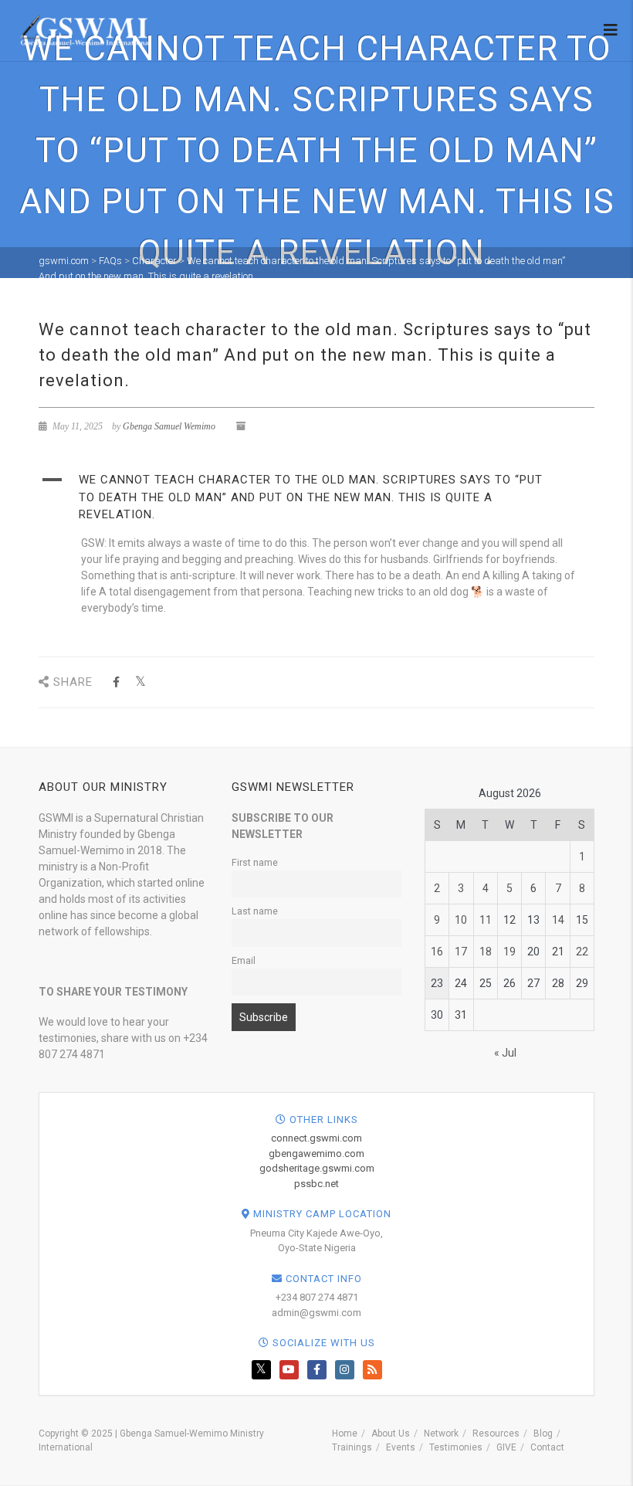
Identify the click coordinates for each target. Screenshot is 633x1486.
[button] (316, 497)
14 (558, 920)
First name (255, 862)
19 (509, 951)
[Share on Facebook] (116, 682)
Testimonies (455, 1447)
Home (344, 1433)
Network (441, 1433)
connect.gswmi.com (316, 1138)
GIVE (506, 1447)
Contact (547, 1447)
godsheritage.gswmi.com (316, 1168)
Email (244, 960)
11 (485, 920)
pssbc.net (316, 1183)
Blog (543, 1433)
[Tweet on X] (140, 682)
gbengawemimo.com (316, 1153)
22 (582, 951)
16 (437, 951)
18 (485, 951)
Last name (255, 911)
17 (461, 951)
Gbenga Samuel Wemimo (169, 426)
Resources (496, 1433)
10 (461, 920)
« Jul (505, 1053)
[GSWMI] (83, 29)
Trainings (352, 1447)
